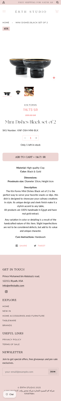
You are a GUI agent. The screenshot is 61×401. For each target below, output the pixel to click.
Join (53, 371)
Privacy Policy (12, 339)
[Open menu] (7, 11)
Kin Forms (30, 105)
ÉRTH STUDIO (27, 387)
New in (7, 311)
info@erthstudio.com (13, 285)
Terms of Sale (11, 344)
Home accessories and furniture (24, 316)
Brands (7, 325)
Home (6, 22)
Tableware (9, 320)
